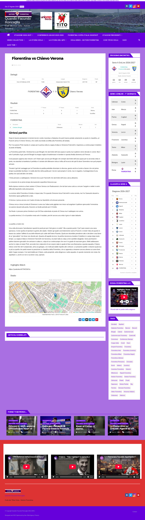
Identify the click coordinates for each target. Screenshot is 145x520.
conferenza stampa (126, 339)
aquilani (121, 324)
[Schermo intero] (45, 477)
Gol (95, 124)
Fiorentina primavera (117, 361)
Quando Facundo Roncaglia (18, 20)
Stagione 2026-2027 (23, 35)
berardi (134, 328)
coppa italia (115, 343)
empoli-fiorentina (116, 346)
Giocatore (15, 124)
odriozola (114, 380)
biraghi (113, 332)
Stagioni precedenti (111, 35)
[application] (26, 467)
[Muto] (42, 477)
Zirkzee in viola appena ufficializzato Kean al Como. (21, 428)
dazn (128, 343)
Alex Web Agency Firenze (31, 515)
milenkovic (114, 373)
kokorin (128, 369)
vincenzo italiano (129, 391)
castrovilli (132, 335)
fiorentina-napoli (129, 354)
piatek (121, 380)
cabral (120, 332)
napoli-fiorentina (125, 373)
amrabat (114, 324)
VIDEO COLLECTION (15, 40)
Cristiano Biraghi (17, 127)
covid (123, 343)
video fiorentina (116, 391)
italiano (119, 365)
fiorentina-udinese (117, 358)
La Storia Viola (36, 40)
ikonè (113, 365)
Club (117, 195)
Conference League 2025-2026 (50, 35)
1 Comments (95, 432)
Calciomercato (13, 420)
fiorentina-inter (116, 350)
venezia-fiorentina (124, 388)
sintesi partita (124, 384)
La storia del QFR (57, 40)
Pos (113, 195)
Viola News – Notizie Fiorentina (85, 40)
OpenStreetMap (90, 312)
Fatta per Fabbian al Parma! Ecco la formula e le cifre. (55, 428)
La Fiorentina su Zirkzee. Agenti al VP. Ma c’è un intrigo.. (122, 428)
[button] (139, 40)
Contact (135, 511)
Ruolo (59, 124)
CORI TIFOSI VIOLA (110, 40)
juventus (126, 365)
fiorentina (128, 346)
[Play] (7, 477)
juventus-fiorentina (117, 369)
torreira (113, 388)
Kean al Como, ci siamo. (85, 427)
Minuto (80, 124)
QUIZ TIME (11, 45)
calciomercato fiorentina (119, 335)
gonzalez (130, 361)
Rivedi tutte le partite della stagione (123, 309)
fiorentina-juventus (129, 350)
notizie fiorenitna (116, 376)
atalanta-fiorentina (117, 328)
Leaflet (77, 312)
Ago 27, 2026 (14, 432)
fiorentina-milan (116, 354)
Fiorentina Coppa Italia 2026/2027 (83, 35)
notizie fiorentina (129, 376)
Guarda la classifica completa (128, 272)
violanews (114, 395)
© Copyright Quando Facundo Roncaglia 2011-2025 (20, 511)
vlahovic (122, 395)
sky (131, 384)
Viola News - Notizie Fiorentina (17, 423)
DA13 (124, 40)
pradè (127, 380)
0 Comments (27, 432)
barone (127, 328)
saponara (114, 384)
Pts (136, 195)
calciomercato (128, 332)
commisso (114, 339)
